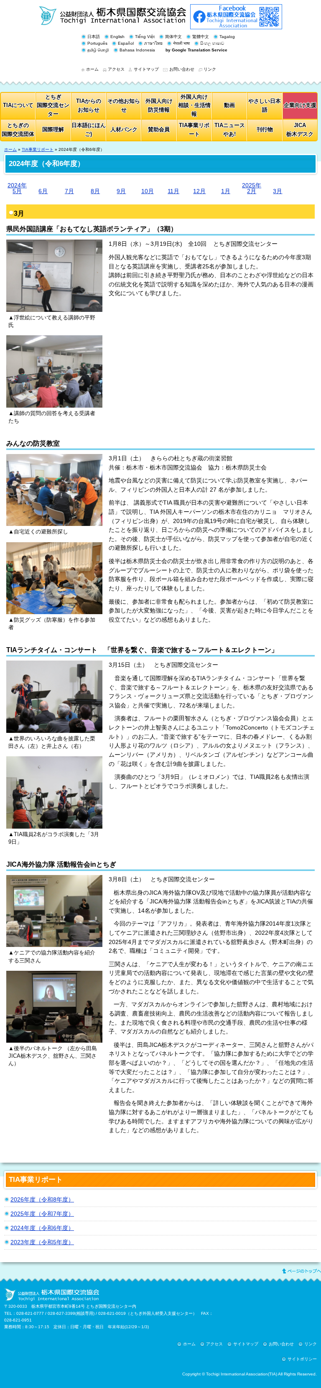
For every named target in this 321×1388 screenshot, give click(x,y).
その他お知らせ (123, 105)
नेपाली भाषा (181, 43)
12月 (199, 191)
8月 (95, 191)
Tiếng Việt (145, 36)
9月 (121, 191)
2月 (251, 188)
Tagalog (227, 36)
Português (97, 43)
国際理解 (53, 129)
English (117, 36)
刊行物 (265, 129)
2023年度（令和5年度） (42, 1242)
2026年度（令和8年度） (42, 1199)
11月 (173, 191)
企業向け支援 (300, 105)
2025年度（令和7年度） (42, 1213)
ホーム (92, 69)
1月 (225, 191)
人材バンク (124, 129)
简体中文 (173, 36)
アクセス (116, 69)
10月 (147, 191)
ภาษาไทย (153, 43)
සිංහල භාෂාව (212, 43)
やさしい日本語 (264, 105)
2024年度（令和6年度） (42, 1228)
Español (126, 43)
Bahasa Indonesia (137, 50)
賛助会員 (159, 129)
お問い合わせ (181, 69)
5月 (17, 188)
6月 (43, 191)
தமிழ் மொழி (98, 50)
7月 (69, 191)
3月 (277, 191)
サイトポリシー (302, 1359)
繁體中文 (200, 36)
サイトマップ (146, 69)
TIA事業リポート (194, 129)
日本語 (93, 36)
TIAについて (18, 105)
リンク (210, 69)
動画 (229, 105)
